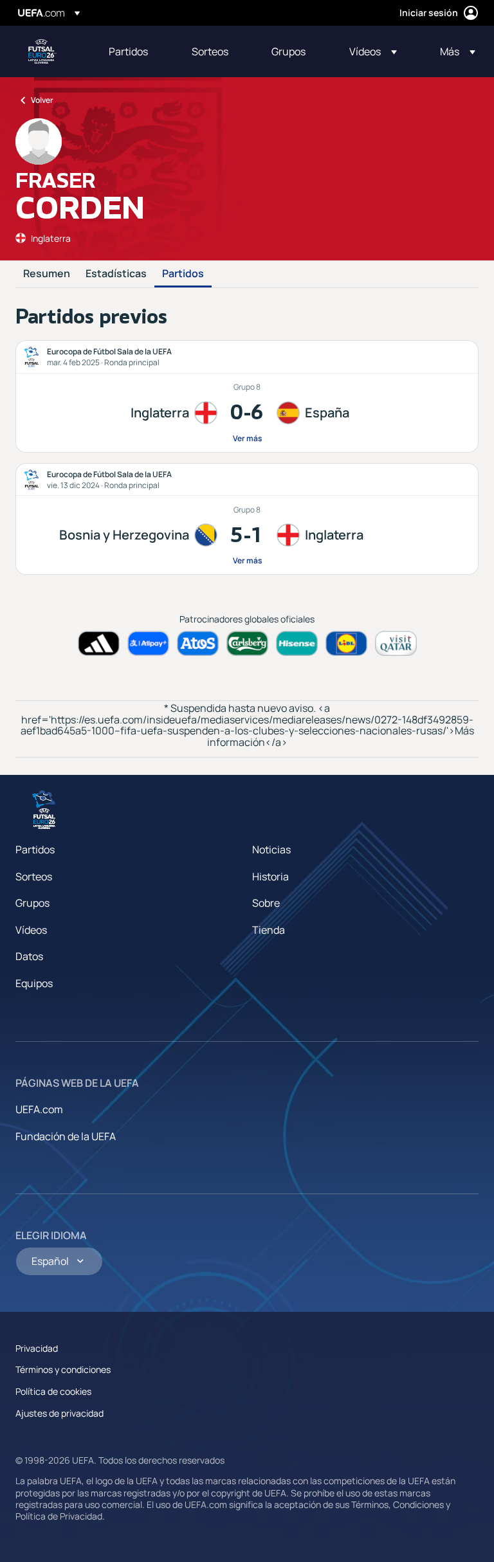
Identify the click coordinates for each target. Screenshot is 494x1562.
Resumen (46, 274)
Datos (29, 956)
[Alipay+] (148, 643)
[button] (373, 51)
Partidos (183, 274)
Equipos (34, 983)
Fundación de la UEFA (65, 1136)
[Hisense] (297, 643)
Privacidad (36, 1348)
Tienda (268, 930)
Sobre (266, 903)
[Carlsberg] (247, 643)
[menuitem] (134, 51)
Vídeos (31, 930)
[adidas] (99, 643)
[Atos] (198, 643)
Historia (270, 876)
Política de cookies (53, 1391)
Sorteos (33, 876)
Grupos (32, 903)
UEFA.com (39, 1109)
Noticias (271, 849)
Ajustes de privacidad (59, 1413)
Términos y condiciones (63, 1369)
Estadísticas (116, 274)
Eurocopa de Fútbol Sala (42, 51)
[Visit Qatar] (396, 643)
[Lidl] (346, 643)
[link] (128, 51)
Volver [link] (42, 100)
